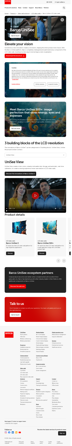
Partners (46, 7)
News (19, 7)
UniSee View (10, 155)
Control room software (42, 355)
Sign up (62, 433)
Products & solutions (11, 7)
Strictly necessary (40, 84)
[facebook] (9, 432)
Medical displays (40, 332)
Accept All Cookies (53, 84)
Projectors (22, 345)
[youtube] (20, 432)
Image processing (40, 364)
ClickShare (23, 332)
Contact (25, 7)
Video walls (23, 368)
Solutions (22, 379)
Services (54, 341)
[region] (35, 76)
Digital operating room (57, 332)
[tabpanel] (35, 186)
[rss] (16, 432)
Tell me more (15, 128)
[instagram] (6, 432)
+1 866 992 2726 (11, 423)
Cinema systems (24, 355)
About (53, 389)
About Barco (38, 7)
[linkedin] (13, 432)
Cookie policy (15, 79)
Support (31, 7)
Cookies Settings (16, 84)
